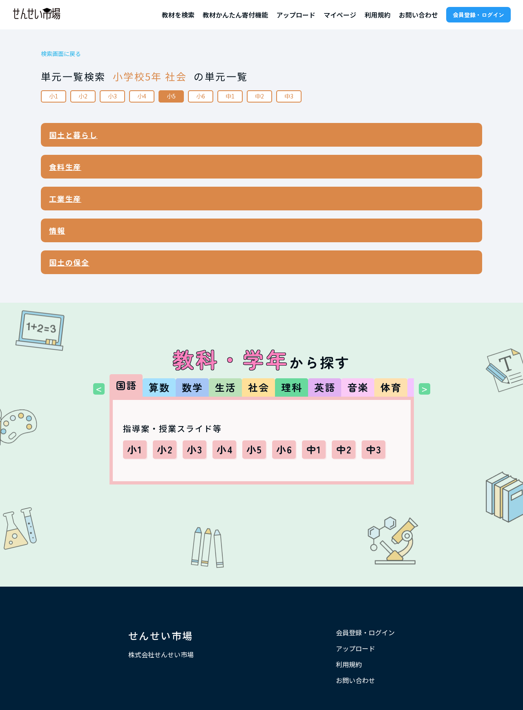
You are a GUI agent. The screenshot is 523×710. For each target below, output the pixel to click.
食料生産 (65, 166)
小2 (82, 96)
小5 (171, 96)
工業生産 (65, 198)
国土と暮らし (73, 134)
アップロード (295, 15)
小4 (141, 96)
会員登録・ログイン (478, 15)
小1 (53, 96)
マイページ (340, 15)
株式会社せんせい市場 (161, 654)
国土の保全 (69, 262)
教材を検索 (178, 15)
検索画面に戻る (61, 54)
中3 (288, 96)
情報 (57, 230)
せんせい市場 (160, 635)
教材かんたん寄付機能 (235, 15)
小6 (200, 96)
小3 (112, 96)
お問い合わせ (418, 15)
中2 (259, 96)
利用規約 (377, 15)
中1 (230, 96)
